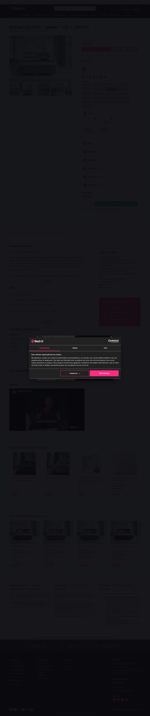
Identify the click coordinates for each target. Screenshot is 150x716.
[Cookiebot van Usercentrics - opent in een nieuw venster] (110, 341)
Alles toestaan (104, 373)
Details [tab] (75, 348)
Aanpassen (74, 373)
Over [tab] (105, 348)
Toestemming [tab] (44, 348)
